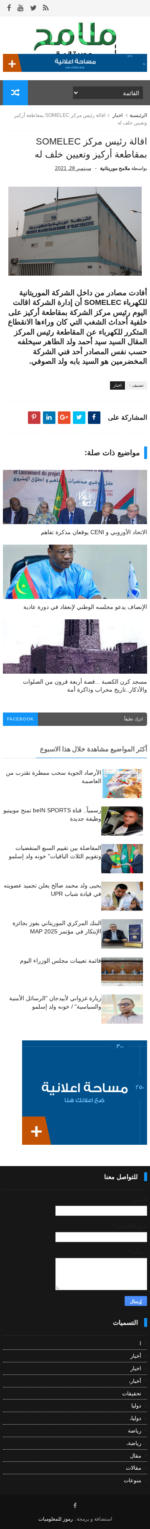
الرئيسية (138, 115)
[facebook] (9, 8)
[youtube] (21, 8)
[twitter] (33, 8)
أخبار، (135, 1381)
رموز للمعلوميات (55, 1519)
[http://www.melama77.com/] (75, 69)
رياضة (134, 1431)
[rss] (45, 8)
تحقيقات (131, 1393)
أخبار (135, 1356)
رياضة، (133, 1443)
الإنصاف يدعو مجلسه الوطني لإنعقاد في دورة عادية (85, 606)
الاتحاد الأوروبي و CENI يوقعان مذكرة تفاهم (94, 532)
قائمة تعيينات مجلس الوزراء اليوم (60, 960)
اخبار (117, 115)
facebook (20, 719)
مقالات (133, 1468)
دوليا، (135, 1418)
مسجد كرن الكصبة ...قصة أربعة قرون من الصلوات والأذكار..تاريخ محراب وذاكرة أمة (85, 685)
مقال (135, 1456)
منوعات (132, 1480)
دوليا (136, 1405)
